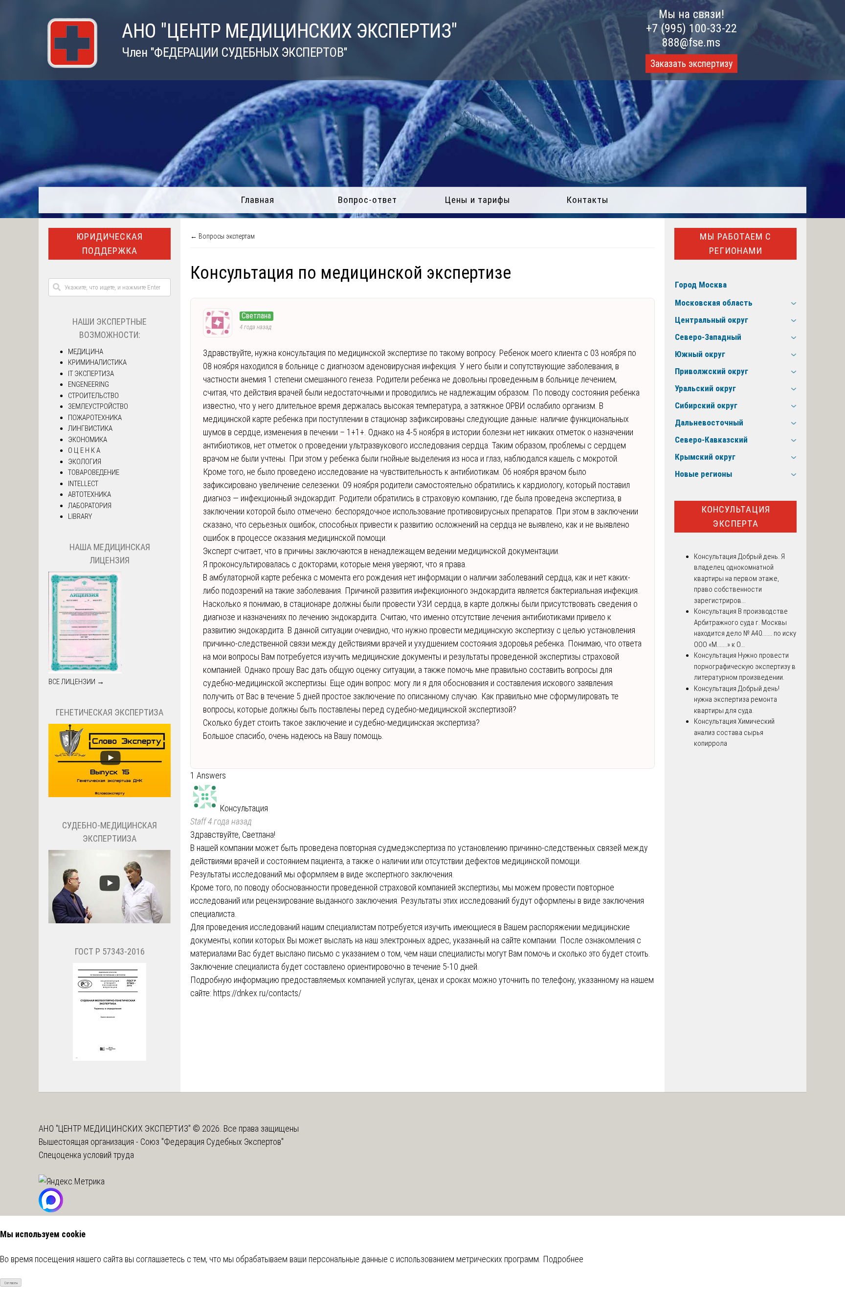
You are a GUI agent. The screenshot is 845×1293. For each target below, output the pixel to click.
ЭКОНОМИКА (87, 439)
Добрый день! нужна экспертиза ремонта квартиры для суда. (736, 699)
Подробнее (563, 1259)
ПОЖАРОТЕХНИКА (95, 417)
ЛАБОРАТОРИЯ (89, 505)
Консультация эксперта (735, 516)
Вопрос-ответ (367, 199)
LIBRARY (80, 516)
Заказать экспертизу (691, 63)
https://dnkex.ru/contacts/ (257, 993)
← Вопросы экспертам (222, 236)
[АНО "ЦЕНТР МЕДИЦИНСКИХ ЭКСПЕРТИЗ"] (68, 65)
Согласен (11, 1283)
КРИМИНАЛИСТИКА (97, 362)
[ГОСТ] (109, 1058)
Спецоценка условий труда (86, 1155)
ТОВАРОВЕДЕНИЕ (93, 472)
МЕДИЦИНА (85, 351)
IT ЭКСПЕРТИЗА (91, 373)
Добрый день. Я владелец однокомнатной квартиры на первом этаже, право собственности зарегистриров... (739, 578)
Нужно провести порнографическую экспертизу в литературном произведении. (745, 666)
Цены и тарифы (478, 199)
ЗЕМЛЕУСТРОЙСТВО (98, 406)
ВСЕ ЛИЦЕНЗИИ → (76, 681)
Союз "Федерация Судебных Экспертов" (212, 1142)
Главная (257, 199)
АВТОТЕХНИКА (89, 494)
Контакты (587, 199)
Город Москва (701, 285)
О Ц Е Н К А (84, 450)
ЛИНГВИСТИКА (90, 428)
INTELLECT (83, 483)
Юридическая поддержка (109, 243)
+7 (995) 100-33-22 (691, 28)
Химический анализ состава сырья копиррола (734, 732)
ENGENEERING (88, 384)
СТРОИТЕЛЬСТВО (93, 395)
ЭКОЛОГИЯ (84, 461)
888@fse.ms (691, 42)
